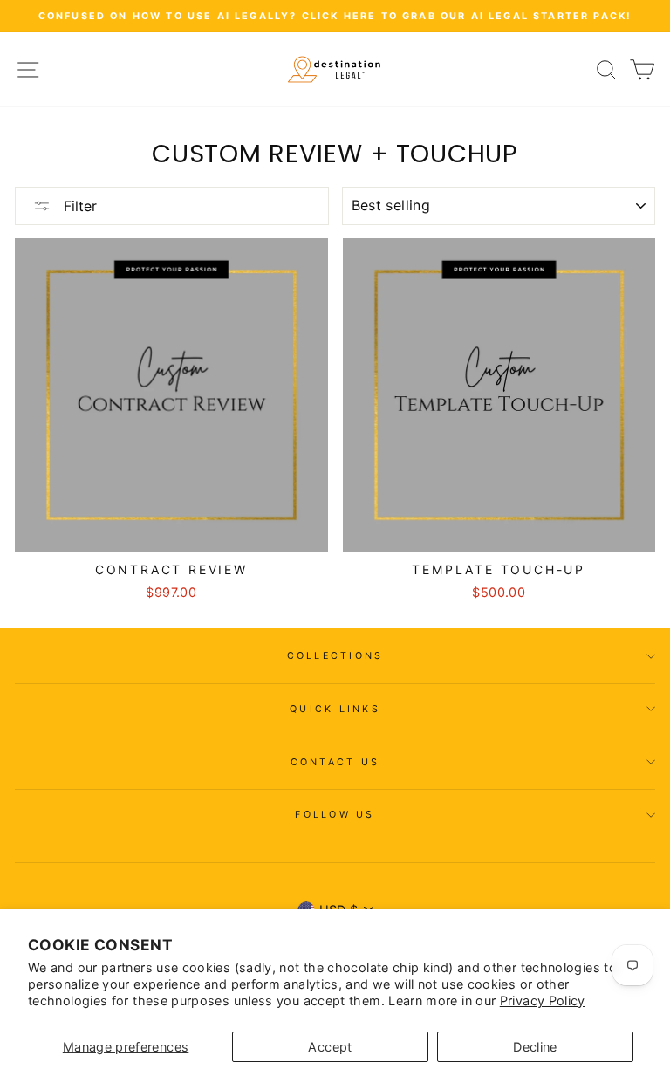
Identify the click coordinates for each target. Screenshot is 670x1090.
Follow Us (334, 814)
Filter (78, 206)
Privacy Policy (542, 1000)
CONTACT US (335, 762)
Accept (330, 1046)
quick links (335, 709)
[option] (335, 16)
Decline (535, 1046)
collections (335, 656)
